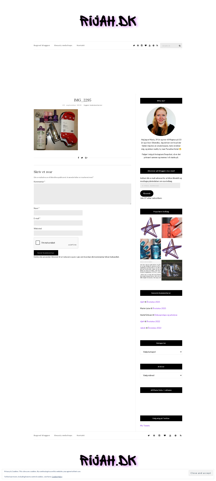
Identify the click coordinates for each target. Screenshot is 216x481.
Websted (38, 228)
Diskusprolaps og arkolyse (165, 315)
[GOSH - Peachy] (171, 227)
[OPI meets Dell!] (171, 249)
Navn (36, 208)
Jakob (142, 328)
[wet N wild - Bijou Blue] (150, 249)
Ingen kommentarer (93, 105)
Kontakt (81, 45)
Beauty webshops (63, 45)
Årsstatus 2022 (153, 321)
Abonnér (147, 193)
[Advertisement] (108, 71)
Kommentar (39, 181)
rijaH (142, 302)
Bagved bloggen (42, 45)
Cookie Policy (57, 477)
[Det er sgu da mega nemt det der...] (171, 270)
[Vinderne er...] (150, 270)
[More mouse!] (150, 227)
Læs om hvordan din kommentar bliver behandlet (98, 257)
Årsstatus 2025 (153, 302)
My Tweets (145, 425)
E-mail (37, 218)
